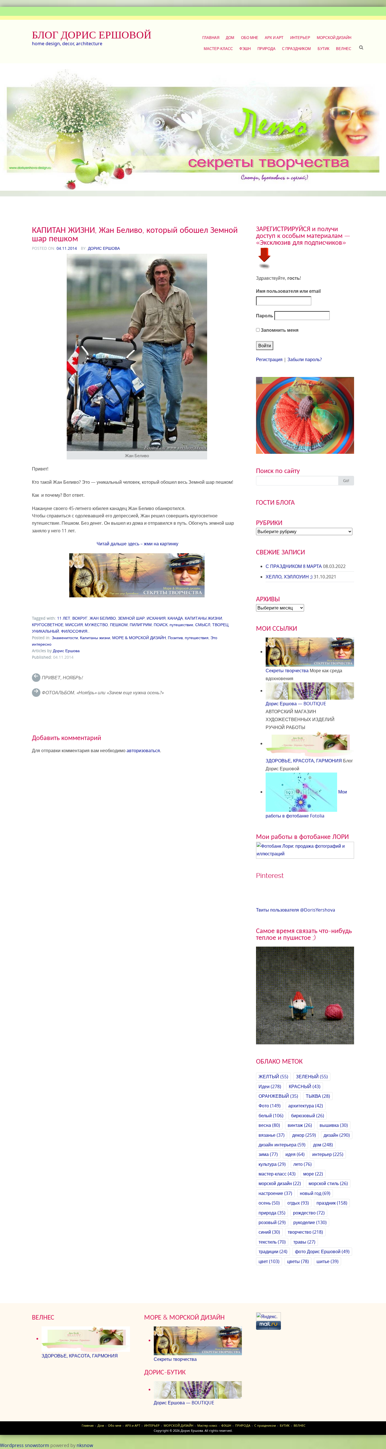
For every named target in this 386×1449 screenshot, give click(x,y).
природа (272, 1213)
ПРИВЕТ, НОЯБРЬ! (62, 677)
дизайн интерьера (282, 1145)
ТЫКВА (318, 1096)
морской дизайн (280, 1183)
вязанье (272, 1135)
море (313, 1174)
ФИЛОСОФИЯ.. (75, 631)
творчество (305, 1232)
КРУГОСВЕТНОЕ (47, 624)
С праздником (296, 48)
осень (269, 1203)
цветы (298, 1261)
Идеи (270, 1086)
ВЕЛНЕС (343, 48)
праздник (331, 1203)
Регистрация (269, 359)
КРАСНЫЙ (304, 1086)
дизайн (337, 1135)
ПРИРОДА (266, 48)
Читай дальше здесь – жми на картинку (137, 544)
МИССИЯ (74, 624)
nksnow (85, 1445)
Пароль (264, 316)
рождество (309, 1213)
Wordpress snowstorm (24, 1445)
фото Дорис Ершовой (322, 1251)
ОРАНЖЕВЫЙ (278, 1096)
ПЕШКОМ (119, 624)
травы (304, 1242)
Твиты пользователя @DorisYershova (295, 910)
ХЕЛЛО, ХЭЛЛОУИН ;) (289, 577)
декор (304, 1135)
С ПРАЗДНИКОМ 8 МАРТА (294, 566)
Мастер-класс (218, 48)
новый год (315, 1193)
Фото (270, 1106)
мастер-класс (277, 1174)
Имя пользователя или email (288, 291)
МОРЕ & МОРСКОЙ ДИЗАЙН (139, 637)
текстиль (272, 1242)
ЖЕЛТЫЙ (273, 1076)
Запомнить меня (279, 330)
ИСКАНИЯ (156, 618)
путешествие (181, 624)
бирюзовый (307, 1115)
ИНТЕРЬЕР (300, 37)
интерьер (327, 1154)
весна (269, 1125)
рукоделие (310, 1222)
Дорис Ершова (104, 248)
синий (269, 1232)
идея (295, 1154)
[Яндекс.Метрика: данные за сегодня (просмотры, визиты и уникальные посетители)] (268, 1316)
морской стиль (328, 1183)
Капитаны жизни (95, 637)
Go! (346, 480)
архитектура (305, 1106)
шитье (327, 1261)
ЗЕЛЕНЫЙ (312, 1076)
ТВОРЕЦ (220, 624)
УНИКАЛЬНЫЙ (45, 631)
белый (271, 1115)
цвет (269, 1261)
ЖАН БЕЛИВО (103, 618)
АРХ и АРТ (274, 37)
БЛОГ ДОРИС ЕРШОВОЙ (91, 35)
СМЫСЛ (202, 624)
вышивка (334, 1125)
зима (268, 1154)
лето (302, 1164)
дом (323, 1145)
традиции (273, 1251)
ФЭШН (245, 48)
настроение (275, 1193)
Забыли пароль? (304, 359)
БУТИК (323, 48)
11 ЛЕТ (63, 618)
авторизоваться (143, 750)
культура (272, 1164)
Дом (230, 37)
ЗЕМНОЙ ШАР (131, 618)
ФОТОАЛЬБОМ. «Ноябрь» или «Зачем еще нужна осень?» (103, 692)
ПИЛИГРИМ (141, 624)
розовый (272, 1222)
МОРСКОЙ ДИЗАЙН (334, 37)
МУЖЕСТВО (96, 624)
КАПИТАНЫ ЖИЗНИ (203, 618)
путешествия (197, 637)
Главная (210, 37)
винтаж (300, 1125)
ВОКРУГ (80, 618)
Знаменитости (65, 637)
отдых (298, 1203)
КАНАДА (175, 618)
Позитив (175, 637)
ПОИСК (161, 624)
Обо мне (249, 37)
